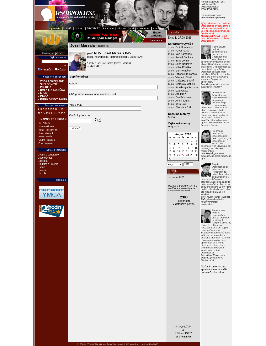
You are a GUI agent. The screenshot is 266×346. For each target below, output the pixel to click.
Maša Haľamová (184, 80)
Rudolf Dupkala (184, 57)
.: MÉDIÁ (41, 95)
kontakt (157, 28)
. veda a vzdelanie (48, 154)
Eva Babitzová (183, 97)
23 (196, 151)
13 (182, 148)
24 (170, 155)
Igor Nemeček (183, 70)
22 (191, 151)
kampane (108, 28)
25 (174, 155)
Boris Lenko (182, 60)
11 (174, 148)
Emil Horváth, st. (184, 47)
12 (178, 148)
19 (178, 151)
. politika (43, 160)
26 (178, 155)
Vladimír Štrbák (184, 77)
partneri (79, 28)
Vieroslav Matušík (185, 84)
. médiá (42, 170)
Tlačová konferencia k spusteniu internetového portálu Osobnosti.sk (214, 269)
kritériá (67, 28)
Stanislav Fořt (183, 107)
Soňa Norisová (183, 64)
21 (187, 151)
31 (170, 158)
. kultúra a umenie (48, 164)
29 (191, 155)
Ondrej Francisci (46, 140)
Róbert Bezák (45, 136)
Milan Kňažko (183, 67)
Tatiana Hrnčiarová (186, 74)
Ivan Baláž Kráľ (46, 126)
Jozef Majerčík (45, 133)
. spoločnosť (45, 157)
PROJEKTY (93, 28)
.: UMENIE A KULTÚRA (50, 90)
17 (170, 151)
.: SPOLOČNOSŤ (46, 84)
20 (182, 151)
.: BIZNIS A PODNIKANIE (51, 98)
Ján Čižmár (44, 123)
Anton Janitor (182, 100)
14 (187, 148)
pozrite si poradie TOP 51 (182, 185)
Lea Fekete (181, 90)
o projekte (54, 28)
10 (170, 148)
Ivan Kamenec (183, 54)
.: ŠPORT (42, 93)
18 (174, 151)
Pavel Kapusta (45, 143)
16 (196, 148)
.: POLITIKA (43, 87)
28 (187, 155)
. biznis (42, 173)
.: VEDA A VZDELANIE (49, 81)
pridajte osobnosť (139, 28)
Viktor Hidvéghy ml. (48, 130)
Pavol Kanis (182, 50)
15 (191, 148)
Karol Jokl (181, 104)
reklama (121, 28)
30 (196, 155)
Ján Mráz (180, 94)
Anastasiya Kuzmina (186, 87)
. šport (41, 167)
